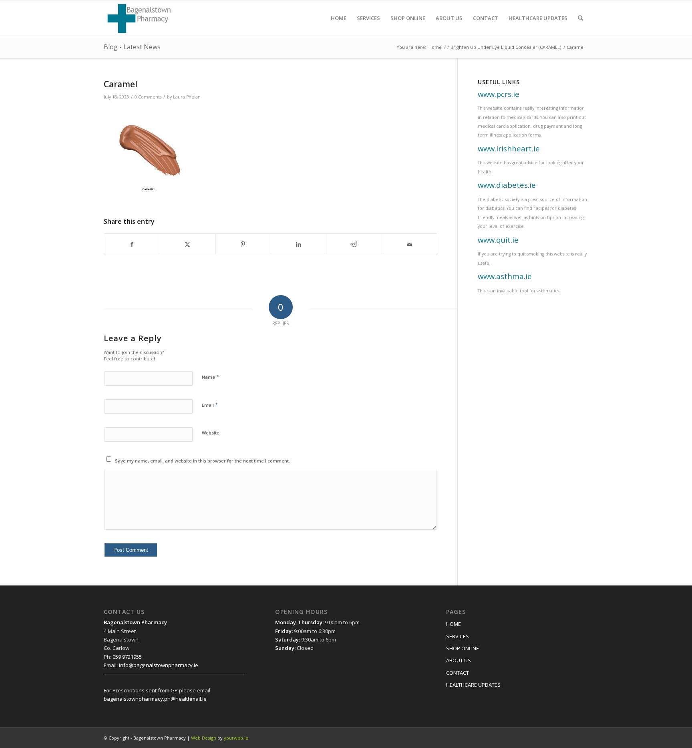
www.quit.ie (498, 240)
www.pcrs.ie (498, 94)
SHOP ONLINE (462, 648)
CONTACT (457, 672)
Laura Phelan (187, 97)
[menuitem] (339, 18)
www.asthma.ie (505, 276)
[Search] (580, 18)
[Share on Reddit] (354, 244)
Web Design (203, 738)
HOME (453, 623)
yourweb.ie (236, 738)
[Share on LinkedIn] (298, 244)
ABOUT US (458, 660)
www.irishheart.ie (509, 148)
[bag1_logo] (139, 18)
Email (210, 404)
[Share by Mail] (409, 244)
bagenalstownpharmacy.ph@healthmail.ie (155, 698)
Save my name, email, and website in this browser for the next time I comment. (202, 461)
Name (210, 376)
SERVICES (457, 636)
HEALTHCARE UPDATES (473, 684)
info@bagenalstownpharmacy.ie (158, 665)
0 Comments (148, 97)
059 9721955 (127, 656)
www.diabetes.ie (507, 185)
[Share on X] (187, 244)
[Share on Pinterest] (243, 244)
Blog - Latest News (132, 46)
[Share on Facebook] (132, 244)
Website (210, 433)
